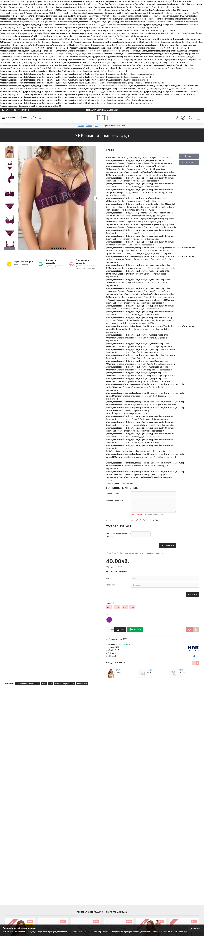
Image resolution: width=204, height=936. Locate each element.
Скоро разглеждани (116, 912)
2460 (181, 670)
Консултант (190, 162)
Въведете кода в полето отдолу (117, 535)
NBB (96, 125)
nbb (50, 683)
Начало (81, 125)
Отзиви (110, 150)
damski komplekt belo (64, 683)
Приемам (196, 929)
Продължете (166, 545)
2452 (149, 670)
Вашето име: (112, 494)
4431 (44, 683)
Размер (109, 603)
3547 (118, 670)
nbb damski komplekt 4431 (27, 683)
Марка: (89, 125)
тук (185, 931)
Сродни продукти (115, 663)
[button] (18, 198)
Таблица (190, 156)
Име (108, 578)
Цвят (108, 614)
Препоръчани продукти (90, 912)
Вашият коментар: (114, 500)
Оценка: (109, 520)
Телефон (110, 585)
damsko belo (82, 683)
